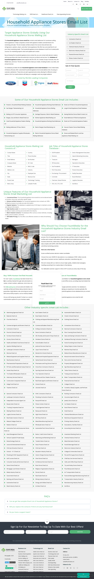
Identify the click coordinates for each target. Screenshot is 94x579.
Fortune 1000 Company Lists (25, 562)
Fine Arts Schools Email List (14, 332)
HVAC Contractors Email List (43, 393)
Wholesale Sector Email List (43, 425)
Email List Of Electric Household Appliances (76, 105)
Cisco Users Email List (38, 562)
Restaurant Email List (41, 411)
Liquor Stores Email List (41, 349)
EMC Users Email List (38, 567)
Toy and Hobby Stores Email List (73, 465)
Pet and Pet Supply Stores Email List (74, 455)
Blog (82, 1)
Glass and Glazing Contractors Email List (75, 336)
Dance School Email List (13, 465)
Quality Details (51, 560)
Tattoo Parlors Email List (71, 370)
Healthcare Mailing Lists (24, 565)
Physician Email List (23, 571)
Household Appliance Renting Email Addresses (48, 105)
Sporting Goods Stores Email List (44, 370)
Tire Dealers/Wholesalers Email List (16, 374)
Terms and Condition (10, 571)
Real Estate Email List (41, 476)
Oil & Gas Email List (40, 448)
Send (47, 303)
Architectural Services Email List (44, 462)
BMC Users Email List (38, 560)
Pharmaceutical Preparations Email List (17, 363)
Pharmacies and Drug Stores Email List (46, 363)
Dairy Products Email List (42, 444)
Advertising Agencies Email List (15, 312)
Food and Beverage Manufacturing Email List (76, 476)
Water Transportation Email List (73, 377)
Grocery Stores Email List (13, 339)
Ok (83, 574)
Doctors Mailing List (23, 558)
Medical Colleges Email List (13, 421)
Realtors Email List (11, 425)
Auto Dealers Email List (41, 312)
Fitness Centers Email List (76, 58)
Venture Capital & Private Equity (15, 438)
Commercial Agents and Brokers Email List (18, 325)
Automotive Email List (12, 482)
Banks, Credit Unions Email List (44, 434)
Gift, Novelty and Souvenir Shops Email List (47, 336)
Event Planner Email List (71, 407)
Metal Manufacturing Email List (44, 421)
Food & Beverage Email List (71, 444)
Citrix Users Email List (38, 565)
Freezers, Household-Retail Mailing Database (18, 105)
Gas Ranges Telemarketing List (15, 108)
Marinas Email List (11, 353)
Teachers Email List (11, 387)
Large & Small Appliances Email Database (75, 108)
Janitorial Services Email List (43, 346)
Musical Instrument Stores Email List (74, 356)
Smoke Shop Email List (12, 370)
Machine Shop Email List (71, 349)
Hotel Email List (68, 411)
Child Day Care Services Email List (73, 458)
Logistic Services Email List (13, 414)
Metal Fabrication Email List (72, 441)
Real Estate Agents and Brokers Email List (46, 381)
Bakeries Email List (11, 316)
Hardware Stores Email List (42, 339)
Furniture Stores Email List (13, 336)
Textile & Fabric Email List (42, 441)
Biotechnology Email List (13, 441)
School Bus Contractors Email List (44, 367)
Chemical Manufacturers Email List (73, 414)
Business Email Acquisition (24, 554)
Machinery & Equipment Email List (73, 418)
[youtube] (67, 568)
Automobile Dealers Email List (72, 312)
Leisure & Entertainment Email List (16, 444)
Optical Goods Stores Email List (44, 360)
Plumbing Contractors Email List (44, 397)
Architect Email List (40, 486)
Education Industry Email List (43, 451)
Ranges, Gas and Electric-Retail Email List (17, 118)
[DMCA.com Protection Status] (10, 562)
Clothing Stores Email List (71, 319)
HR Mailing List (21, 567)
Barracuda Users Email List (39, 558)
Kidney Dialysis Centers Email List (73, 346)
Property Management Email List (73, 363)
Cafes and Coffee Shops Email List (73, 462)
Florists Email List (40, 472)
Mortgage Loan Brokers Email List (16, 469)
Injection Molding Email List (14, 346)
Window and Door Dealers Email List (45, 377)
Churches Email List (11, 319)
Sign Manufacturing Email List (72, 367)
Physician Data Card (53, 556)
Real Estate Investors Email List (15, 418)
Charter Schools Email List (71, 316)
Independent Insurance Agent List (15, 400)
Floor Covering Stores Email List (73, 332)
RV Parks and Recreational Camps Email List (18, 367)
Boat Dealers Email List (41, 316)
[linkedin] (74, 568)
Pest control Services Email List (72, 360)
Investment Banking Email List (72, 434)
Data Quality (51, 558)
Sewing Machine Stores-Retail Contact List (75, 114)
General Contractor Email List (14, 393)
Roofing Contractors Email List (72, 393)
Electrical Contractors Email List (73, 329)
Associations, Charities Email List (73, 425)
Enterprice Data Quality (53, 567)
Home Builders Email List (42, 343)
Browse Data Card (86, 8)
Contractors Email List (75, 39)
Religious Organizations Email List (44, 469)
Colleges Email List (69, 384)
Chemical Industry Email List (76, 47)
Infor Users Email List (38, 571)
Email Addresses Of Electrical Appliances (75, 118)
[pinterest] (71, 568)
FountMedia (16, 279)
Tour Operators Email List (42, 374)
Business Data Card (53, 551)
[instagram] (77, 568)
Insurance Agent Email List (71, 397)
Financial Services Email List (76, 54)
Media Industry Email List (13, 472)
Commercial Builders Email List (43, 325)
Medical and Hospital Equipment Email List (47, 356)
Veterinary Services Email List (14, 377)
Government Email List (12, 476)
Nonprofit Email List (40, 400)
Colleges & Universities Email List (73, 451)
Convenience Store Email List (72, 325)
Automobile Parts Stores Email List (44, 428)
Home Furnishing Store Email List (73, 343)
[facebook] (64, 568)
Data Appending (52, 569)
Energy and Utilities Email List (43, 482)
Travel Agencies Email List (42, 407)
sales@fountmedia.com (21, 3)
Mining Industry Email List (42, 479)
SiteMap (87, 1)
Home (64, 1)
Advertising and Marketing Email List (45, 438)
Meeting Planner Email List (13, 411)
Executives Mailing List (23, 560)
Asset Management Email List (14, 434)
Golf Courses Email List (12, 458)
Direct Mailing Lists (22, 556)
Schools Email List (40, 384)
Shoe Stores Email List (41, 458)
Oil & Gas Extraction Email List (14, 448)
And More (67, 486)
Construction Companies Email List (16, 381)
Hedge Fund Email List (12, 384)
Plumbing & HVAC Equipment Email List (17, 455)
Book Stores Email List (41, 465)
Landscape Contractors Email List (15, 349)
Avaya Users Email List (38, 556)
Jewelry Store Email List (70, 400)
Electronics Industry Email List (77, 50)
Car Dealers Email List (75, 43)
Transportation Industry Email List (73, 479)
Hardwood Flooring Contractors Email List (75, 339)
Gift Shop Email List (40, 418)
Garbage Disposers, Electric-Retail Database (47, 114)
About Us (70, 1)
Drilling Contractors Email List (43, 329)
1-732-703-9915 (9, 3)
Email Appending (52, 562)
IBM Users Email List (38, 569)
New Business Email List (13, 360)
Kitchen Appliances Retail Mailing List (45, 118)
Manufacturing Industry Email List (73, 482)
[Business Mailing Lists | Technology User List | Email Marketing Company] (8, 8)
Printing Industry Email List (71, 421)
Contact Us (76, 1)
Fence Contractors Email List (43, 332)
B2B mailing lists (11, 287)
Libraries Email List (40, 387)
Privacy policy (83, 576)
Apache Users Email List (39, 554)
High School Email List (41, 414)
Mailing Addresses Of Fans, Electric (15, 127)
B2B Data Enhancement (54, 565)
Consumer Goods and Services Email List (17, 462)
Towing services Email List (71, 374)
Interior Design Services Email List (44, 455)
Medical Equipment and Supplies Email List (18, 356)
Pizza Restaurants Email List (72, 469)
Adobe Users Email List (38, 551)
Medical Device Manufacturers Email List (75, 353)
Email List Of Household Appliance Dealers (75, 121)
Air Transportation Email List (72, 472)
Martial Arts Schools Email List (43, 353)
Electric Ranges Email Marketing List (45, 127)
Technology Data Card (53, 554)
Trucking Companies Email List (15, 407)
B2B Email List (21, 551)
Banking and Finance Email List (15, 479)
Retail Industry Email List (13, 486)
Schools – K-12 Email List (13, 451)
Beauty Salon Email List (12, 404)
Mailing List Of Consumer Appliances (16, 114)
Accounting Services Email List (72, 428)
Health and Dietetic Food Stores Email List (18, 343)
